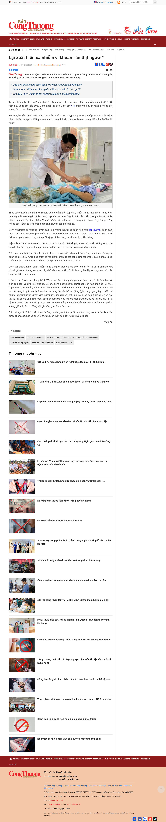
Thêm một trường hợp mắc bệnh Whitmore (80, 337)
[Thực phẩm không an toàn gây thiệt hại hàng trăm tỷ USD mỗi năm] (22, 704)
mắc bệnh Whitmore (35, 337)
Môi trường (59, 50)
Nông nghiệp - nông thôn (76, 50)
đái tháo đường (53, 337)
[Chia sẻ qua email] (107, 70)
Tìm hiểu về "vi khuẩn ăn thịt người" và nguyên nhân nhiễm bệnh (46, 94)
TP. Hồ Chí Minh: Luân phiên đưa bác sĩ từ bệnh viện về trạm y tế (73, 381)
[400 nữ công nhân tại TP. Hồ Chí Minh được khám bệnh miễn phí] (22, 605)
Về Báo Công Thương (53, 786)
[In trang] (111, 70)
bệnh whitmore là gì (64, 343)
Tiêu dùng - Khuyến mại (141, 39)
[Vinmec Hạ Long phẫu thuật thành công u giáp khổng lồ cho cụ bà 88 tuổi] (22, 546)
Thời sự (16, 39)
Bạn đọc (12, 44)
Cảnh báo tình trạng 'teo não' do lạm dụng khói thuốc (66, 719)
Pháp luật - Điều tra (84, 39)
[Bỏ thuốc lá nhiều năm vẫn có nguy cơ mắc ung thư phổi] (22, 744)
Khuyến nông (47, 50)
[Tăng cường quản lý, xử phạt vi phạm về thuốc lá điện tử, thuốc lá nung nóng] (22, 665)
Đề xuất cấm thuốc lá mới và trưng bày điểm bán (64, 500)
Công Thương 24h (28, 39)
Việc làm (120, 50)
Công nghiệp (69, 39)
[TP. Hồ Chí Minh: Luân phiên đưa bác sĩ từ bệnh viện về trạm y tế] (22, 387)
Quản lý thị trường (44, 39)
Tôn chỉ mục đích (115, 786)
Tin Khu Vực (117, 33)
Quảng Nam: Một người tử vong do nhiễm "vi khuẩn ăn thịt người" (46, 89)
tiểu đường (94, 230)
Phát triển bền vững (96, 50)
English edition (105, 2)
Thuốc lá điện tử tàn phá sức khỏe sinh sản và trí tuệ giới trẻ (71, 481)
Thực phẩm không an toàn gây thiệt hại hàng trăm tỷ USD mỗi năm (74, 699)
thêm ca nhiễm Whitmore (42, 343)
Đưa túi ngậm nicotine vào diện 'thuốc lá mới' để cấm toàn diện (72, 421)
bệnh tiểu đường (17, 337)
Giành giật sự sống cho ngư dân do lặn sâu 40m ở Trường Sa (71, 580)
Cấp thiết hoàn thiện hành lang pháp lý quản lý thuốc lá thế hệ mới (74, 401)
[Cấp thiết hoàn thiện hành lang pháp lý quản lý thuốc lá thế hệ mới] (22, 407)
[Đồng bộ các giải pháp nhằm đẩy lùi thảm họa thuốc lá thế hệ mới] (22, 685)
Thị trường (98, 39)
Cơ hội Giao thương (88, 33)
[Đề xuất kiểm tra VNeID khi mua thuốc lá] (22, 526)
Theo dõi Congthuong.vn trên (44, 65)
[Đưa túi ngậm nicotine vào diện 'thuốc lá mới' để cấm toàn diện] (22, 427)
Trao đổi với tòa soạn (97, 786)
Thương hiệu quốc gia (18, 33)
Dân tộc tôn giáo (70, 33)
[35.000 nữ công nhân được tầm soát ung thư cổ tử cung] (22, 566)
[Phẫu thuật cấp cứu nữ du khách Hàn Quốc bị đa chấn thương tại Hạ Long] (22, 625)
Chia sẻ (14, 70)
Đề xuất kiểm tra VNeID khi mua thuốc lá (59, 520)
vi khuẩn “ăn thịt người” (19, 343)
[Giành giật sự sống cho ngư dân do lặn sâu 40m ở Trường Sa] (22, 585)
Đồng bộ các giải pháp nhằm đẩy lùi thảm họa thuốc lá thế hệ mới (73, 679)
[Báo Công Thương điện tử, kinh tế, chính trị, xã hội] (31, 25)
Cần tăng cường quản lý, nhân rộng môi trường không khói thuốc (73, 639)
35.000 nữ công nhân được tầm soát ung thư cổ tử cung (68, 560)
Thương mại (58, 39)
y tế (73, 106)
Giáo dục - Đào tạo (32, 50)
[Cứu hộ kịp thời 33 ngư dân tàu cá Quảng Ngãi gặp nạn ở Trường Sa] (22, 447)
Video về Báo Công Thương (75, 786)
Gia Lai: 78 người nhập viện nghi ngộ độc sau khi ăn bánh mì (71, 362)
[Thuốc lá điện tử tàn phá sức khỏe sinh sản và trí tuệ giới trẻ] (22, 486)
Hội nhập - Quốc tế (122, 39)
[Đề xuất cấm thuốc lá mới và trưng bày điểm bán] (22, 506)
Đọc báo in (35, 33)
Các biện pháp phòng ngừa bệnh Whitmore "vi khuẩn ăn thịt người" (47, 84)
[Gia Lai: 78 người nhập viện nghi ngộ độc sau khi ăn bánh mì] (22, 367)
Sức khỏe (14, 49)
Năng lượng (109, 39)
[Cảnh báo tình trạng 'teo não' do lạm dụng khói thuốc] (22, 724)
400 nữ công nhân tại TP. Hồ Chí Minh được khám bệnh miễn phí (73, 600)
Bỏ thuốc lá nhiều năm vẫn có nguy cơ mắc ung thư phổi (69, 738)
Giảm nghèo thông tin (51, 33)
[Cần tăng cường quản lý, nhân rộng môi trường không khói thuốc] (22, 645)
